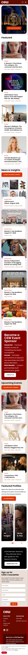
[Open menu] (26, 2)
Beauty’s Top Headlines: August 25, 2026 (13, 323)
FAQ (4, 621)
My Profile (19, 618)
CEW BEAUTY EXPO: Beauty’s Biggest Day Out (13, 447)
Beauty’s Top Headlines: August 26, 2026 (13, 293)
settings (16, 650)
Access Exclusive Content (12, 174)
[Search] (22, 2)
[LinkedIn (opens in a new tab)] (4, 630)
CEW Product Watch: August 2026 (11, 202)
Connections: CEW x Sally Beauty (11, 476)
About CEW (6, 616)
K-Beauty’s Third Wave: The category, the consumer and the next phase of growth (13, 66)
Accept (4, 652)
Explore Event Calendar (11, 387)
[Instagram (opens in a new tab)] (7, 630)
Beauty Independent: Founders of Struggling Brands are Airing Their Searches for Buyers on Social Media (12, 264)
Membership (20, 616)
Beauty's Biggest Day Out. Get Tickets (14, 28)
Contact (5, 618)
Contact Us (10, 375)
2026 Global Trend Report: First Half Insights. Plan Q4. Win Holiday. (13, 97)
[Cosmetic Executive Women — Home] (4, 2)
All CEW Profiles (9, 498)
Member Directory (12, 563)
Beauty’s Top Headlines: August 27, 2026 (13, 232)
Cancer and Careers (6, 624)
